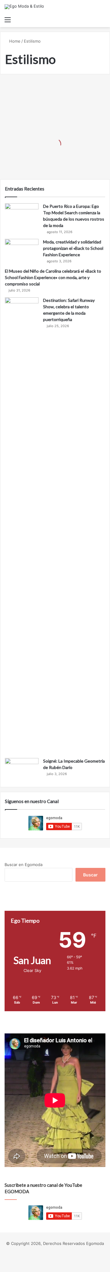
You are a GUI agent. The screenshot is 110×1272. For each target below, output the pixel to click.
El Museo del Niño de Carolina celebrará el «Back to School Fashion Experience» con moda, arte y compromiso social (53, 277)
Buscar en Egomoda (23, 864)
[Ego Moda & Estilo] (24, 6)
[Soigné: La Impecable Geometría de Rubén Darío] (21, 769)
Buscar (90, 874)
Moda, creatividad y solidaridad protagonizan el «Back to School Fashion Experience (73, 248)
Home (14, 41)
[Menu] (8, 19)
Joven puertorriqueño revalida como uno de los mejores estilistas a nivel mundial (48, 150)
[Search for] (102, 19)
